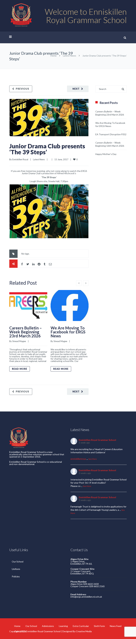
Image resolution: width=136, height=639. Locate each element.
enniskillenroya (78, 458)
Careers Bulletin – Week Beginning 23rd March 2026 (25, 331)
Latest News (69, 55)
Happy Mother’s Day (105, 154)
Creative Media (84, 631)
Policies (16, 576)
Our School (17, 561)
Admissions (48, 626)
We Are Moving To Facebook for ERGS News (68, 331)
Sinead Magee (19, 341)
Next (76, 88)
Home (53, 55)
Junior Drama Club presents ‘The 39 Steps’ (47, 149)
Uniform (16, 569)
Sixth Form (99, 626)
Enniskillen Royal (20, 159)
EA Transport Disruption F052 (110, 134)
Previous (22, 88)
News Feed (115, 626)
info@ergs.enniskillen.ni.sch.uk (86, 596)
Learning (63, 626)
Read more (19, 368)
